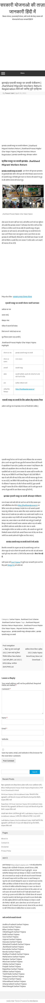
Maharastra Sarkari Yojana (13, 957)
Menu (22, 73)
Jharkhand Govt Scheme (29, 619)
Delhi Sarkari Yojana (10, 934)
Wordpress (34, 1001)
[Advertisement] (22, 45)
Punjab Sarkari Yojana (11, 966)
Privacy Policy (6, 851)
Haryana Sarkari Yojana (12, 942)
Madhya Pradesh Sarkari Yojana (15, 954)
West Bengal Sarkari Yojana (14, 986)
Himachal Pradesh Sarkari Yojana (16, 944)
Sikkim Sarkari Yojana (11, 972)
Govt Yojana (15, 562)
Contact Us (5, 843)
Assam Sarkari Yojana (11, 927)
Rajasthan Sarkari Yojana (12, 969)
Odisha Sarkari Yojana (11, 964)
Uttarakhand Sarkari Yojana (14, 981)
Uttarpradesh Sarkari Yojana (14, 984)
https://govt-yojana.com (20, 865)
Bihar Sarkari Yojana (10, 929)
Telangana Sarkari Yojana (13, 976)
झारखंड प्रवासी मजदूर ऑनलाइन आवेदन (23, 631)
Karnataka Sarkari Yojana (13, 949)
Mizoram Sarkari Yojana (12, 962)
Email (4, 729)
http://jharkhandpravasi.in (28, 505)
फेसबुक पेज (11, 565)
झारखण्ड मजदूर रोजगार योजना (22, 297)
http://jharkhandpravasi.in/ (25, 389)
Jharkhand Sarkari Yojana (11, 622)
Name (4, 718)
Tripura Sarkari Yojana (11, 979)
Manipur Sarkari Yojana (12, 959)
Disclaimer (5, 847)
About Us (4, 838)
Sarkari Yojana (15, 619)
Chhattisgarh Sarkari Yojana (14, 932)
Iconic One (10, 1001)
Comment (6, 689)
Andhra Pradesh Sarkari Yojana (15, 924)
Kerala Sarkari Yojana (11, 952)
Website (5, 739)
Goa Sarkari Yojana (10, 937)
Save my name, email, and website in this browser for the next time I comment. (22, 754)
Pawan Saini (9, 93)
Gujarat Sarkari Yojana (11, 939)
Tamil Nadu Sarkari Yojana (13, 974)
